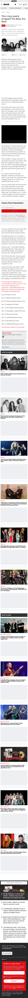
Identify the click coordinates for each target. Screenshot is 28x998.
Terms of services (19, 215)
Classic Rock (18, 25)
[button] (2, 4)
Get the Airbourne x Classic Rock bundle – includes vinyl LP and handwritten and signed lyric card (14, 895)
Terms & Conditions (12, 987)
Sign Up (14, 981)
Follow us (16, 54)
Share (5, 54)
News (3, 25)
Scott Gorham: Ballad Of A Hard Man (12, 327)
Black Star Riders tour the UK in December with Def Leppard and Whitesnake (13, 289)
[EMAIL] (3, 337)
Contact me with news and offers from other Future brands (14, 977)
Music (3, 12)
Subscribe (20, 4)
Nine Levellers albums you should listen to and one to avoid (14, 903)
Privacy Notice (21, 216)
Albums (8, 12)
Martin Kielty (11, 25)
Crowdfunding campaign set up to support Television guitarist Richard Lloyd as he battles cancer (14, 910)
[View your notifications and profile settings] (15, 4)
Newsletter (23, 54)
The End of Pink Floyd (15, 8)
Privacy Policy (19, 986)
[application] (14, 132)
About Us (4, 959)
